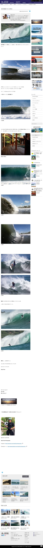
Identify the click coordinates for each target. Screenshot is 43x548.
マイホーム (36, 532)
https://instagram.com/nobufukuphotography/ (17, 20)
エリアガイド (27, 538)
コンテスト (19, 4)
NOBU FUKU (22, 11)
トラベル (24, 4)
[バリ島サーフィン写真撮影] (15, 401)
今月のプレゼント (37, 534)
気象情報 (26, 536)
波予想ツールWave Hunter (27, 535)
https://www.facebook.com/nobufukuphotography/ (17, 446)
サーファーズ (27, 541)
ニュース (6, 4)
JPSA (15, 4)
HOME (2, 4)
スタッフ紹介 (27, 542)
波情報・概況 (27, 532)
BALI (11, 4)
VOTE (35, 535)
